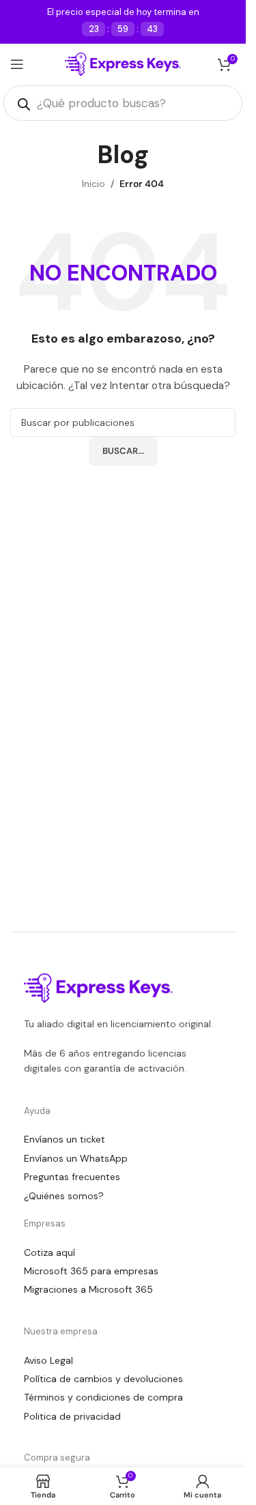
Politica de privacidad (72, 1416)
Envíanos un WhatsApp (76, 1158)
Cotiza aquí (49, 1252)
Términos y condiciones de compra (103, 1397)
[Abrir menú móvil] (17, 64)
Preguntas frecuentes (72, 1177)
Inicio (93, 183)
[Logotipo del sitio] (123, 63)
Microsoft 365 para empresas (91, 1271)
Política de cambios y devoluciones (103, 1379)
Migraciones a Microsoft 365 (88, 1289)
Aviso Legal (48, 1360)
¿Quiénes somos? (64, 1196)
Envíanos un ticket (64, 1139)
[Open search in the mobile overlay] (122, 103)
